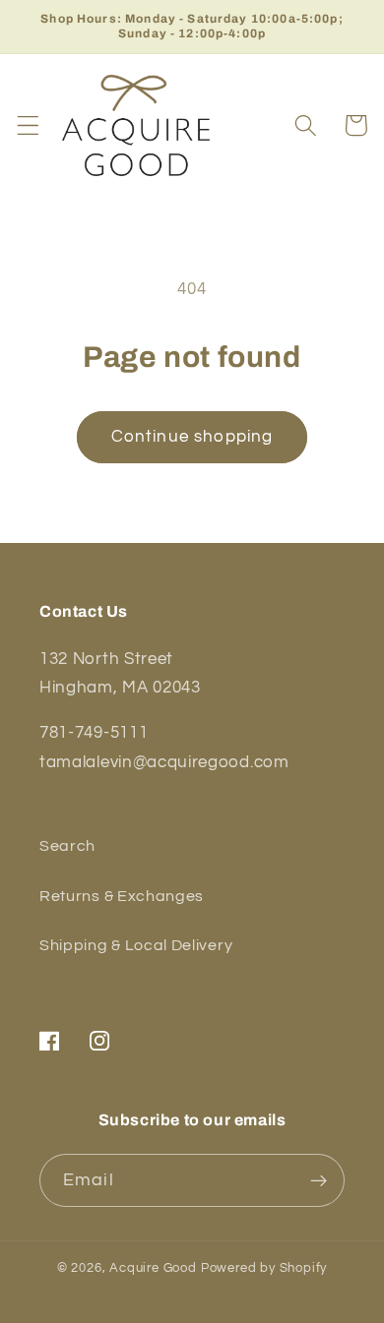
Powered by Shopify (264, 1268)
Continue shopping (192, 437)
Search (67, 846)
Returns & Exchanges (121, 896)
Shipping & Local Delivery (135, 945)
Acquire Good (153, 1268)
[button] (28, 125)
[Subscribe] (318, 1180)
